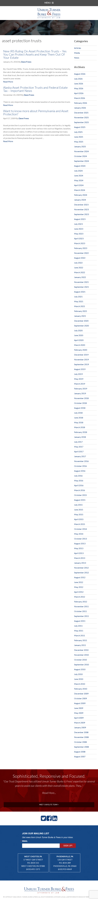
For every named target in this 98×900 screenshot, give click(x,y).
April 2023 (78, 238)
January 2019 (80, 393)
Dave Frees (26, 62)
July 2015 (78, 505)
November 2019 (81, 359)
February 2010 (80, 688)
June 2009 (78, 708)
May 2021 (78, 301)
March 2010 (79, 684)
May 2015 (78, 514)
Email (25, 841)
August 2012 (79, 577)
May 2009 (78, 713)
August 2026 (79, 74)
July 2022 (78, 262)
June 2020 (78, 335)
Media (77, 53)
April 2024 (78, 185)
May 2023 (78, 233)
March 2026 (79, 98)
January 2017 (80, 456)
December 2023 (81, 204)
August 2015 (79, 500)
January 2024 (80, 199)
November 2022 (81, 253)
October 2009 (80, 698)
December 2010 (81, 650)
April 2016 (78, 485)
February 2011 (80, 640)
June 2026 (78, 83)
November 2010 (81, 655)
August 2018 (79, 408)
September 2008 (81, 747)
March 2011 (79, 635)
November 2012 (81, 567)
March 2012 (79, 596)
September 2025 (81, 122)
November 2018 (81, 398)
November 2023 (81, 209)
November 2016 (81, 461)
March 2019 (79, 383)
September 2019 (81, 364)
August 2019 (79, 369)
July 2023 (78, 224)
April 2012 (78, 592)
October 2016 (80, 466)
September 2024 (81, 161)
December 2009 (81, 693)
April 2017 (78, 451)
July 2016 (78, 475)
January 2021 (80, 316)
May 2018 (78, 422)
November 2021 (81, 282)
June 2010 (78, 679)
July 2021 (78, 296)
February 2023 (80, 248)
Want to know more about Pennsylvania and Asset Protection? (35, 112)
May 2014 (78, 534)
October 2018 (80, 403)
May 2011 (78, 630)
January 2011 (80, 645)
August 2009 (79, 703)
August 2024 (79, 166)
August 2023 (79, 219)
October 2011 (80, 611)
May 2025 (78, 141)
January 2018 (80, 437)
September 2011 (81, 616)
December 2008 (81, 732)
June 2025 (78, 137)
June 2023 (78, 229)
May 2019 (78, 379)
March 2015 (79, 524)
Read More (8, 81)
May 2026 (78, 88)
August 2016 (79, 471)
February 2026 (80, 103)
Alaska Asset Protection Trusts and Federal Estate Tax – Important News (35, 89)
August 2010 (79, 669)
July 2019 (78, 374)
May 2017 (78, 446)
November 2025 (81, 117)
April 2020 (78, 340)
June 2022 (78, 267)
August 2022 (79, 258)
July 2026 (78, 78)
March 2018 (79, 427)
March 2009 (79, 722)
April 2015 (78, 519)
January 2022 (80, 277)
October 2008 (80, 742)
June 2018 (78, 417)
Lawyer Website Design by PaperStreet (80, 897)
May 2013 (78, 548)
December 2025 (81, 112)
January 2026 (80, 108)
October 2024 (80, 156)
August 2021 (79, 291)
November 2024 (81, 151)
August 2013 (79, 543)
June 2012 (78, 582)
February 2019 (80, 388)
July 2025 (78, 132)
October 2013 (80, 538)
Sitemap (57, 897)
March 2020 (79, 345)
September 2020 (81, 325)
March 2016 (79, 490)
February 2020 (80, 350)
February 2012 (80, 601)
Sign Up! (67, 845)
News (76, 57)
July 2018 (78, 413)
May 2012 (78, 587)
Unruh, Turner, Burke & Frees (49, 13)
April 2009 (78, 718)
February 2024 (80, 195)
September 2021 (81, 287)
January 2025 (80, 146)
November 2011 (81, 606)
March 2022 (79, 272)
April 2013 (78, 553)
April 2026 (78, 93)
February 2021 (80, 311)
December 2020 (81, 321)
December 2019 (81, 354)
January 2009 (80, 727)
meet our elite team (48, 805)
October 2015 (80, 495)
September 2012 (81, 572)
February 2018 (80, 432)
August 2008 (79, 751)
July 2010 (78, 674)
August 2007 (79, 756)
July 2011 (78, 626)
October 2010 (80, 659)
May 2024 (78, 180)
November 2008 (81, 737)
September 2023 (81, 214)
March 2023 (79, 243)
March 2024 (79, 190)
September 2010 (81, 664)
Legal (63, 897)
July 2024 (78, 170)
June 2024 (78, 175)
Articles (77, 48)
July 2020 (78, 330)
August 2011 (79, 621)
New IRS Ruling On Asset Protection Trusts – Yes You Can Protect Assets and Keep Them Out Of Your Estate (34, 54)
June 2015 (78, 509)
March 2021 (79, 306)
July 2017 (78, 442)
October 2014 (80, 529)
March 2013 (79, 558)
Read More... (49, 793)
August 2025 (79, 127)
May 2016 (78, 480)
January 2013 (80, 563)
